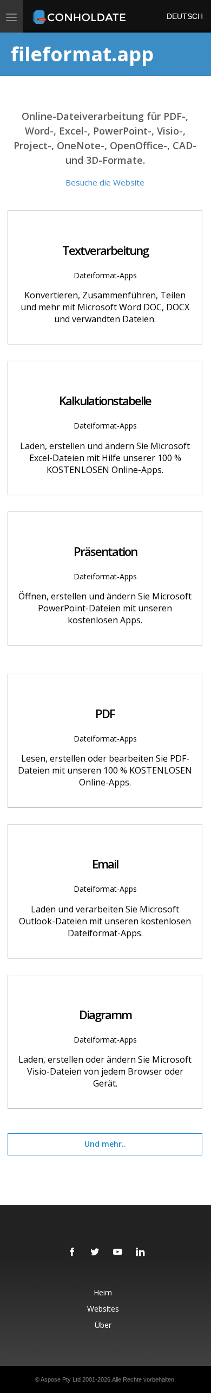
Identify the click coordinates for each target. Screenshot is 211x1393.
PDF (105, 713)
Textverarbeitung (105, 250)
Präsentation (105, 551)
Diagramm (105, 1014)
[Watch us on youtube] (118, 1252)
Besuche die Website (104, 182)
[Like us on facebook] (72, 1252)
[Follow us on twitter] (95, 1252)
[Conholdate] (81, 16)
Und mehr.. (105, 1144)
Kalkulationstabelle (105, 400)
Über (103, 1325)
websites (103, 1308)
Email (105, 863)
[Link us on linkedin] (141, 1252)
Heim (103, 1292)
